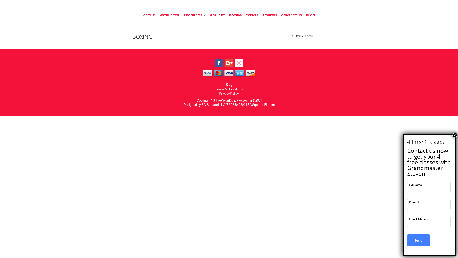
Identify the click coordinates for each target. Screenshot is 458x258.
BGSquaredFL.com (261, 105)
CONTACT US (291, 15)
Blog (229, 85)
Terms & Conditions (229, 89)
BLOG (310, 15)
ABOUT (149, 15)
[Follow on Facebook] (219, 63)
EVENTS (252, 15)
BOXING (235, 15)
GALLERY (217, 15)
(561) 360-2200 (236, 105)
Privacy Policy (229, 93)
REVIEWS (269, 15)
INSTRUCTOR (169, 15)
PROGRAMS (193, 15)
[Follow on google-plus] (229, 63)
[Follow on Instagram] (239, 63)
